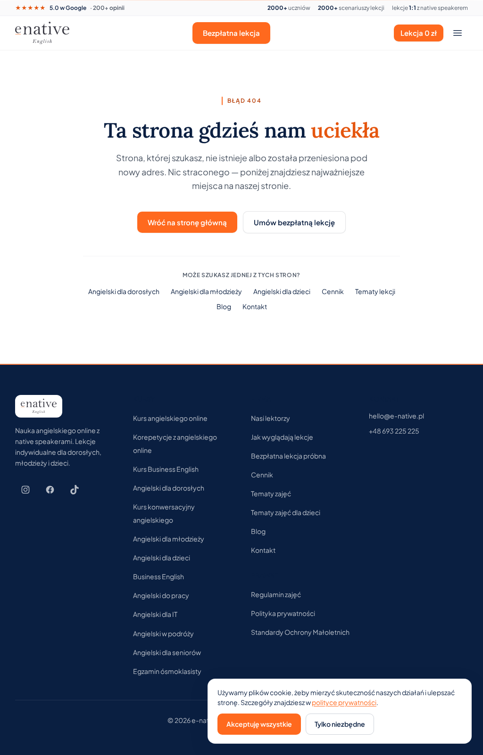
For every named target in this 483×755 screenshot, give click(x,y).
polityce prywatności (344, 702)
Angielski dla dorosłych (123, 291)
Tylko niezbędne (340, 724)
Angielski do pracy (161, 595)
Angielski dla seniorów (167, 652)
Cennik (333, 291)
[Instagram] (25, 489)
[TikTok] (74, 489)
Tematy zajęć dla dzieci (285, 512)
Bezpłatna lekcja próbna (288, 455)
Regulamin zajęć (276, 594)
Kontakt (254, 306)
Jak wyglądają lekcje (282, 437)
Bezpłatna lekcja (231, 32)
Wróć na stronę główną (187, 222)
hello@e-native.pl (396, 415)
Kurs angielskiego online (170, 418)
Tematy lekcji (375, 291)
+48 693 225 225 (394, 431)
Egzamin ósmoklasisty (167, 671)
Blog (224, 306)
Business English (158, 576)
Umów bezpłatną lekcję (294, 222)
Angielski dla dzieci (281, 291)
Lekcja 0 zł (418, 32)
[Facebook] (50, 489)
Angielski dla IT (155, 614)
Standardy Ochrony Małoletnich (300, 632)
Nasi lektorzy (270, 418)
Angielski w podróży (163, 633)
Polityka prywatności (283, 613)
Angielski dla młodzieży (206, 291)
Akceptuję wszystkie (259, 724)
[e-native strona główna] (42, 33)
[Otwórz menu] (457, 33)
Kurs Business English (166, 469)
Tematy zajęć (271, 493)
